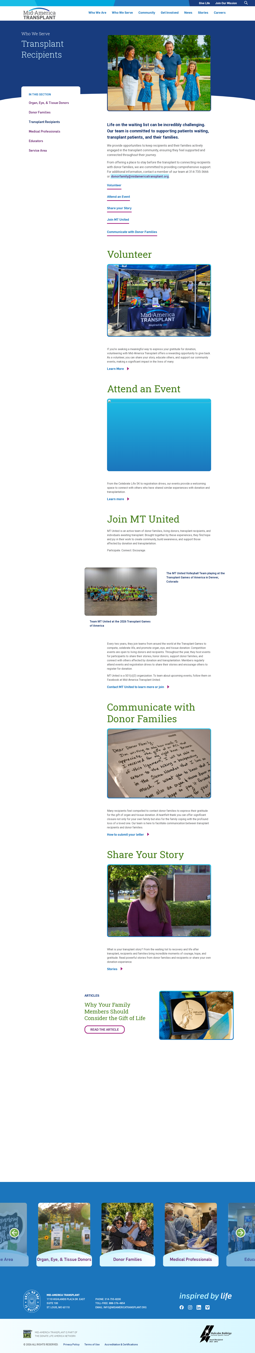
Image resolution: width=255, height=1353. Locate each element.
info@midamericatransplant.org (125, 1307)
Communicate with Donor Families (132, 232)
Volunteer (114, 185)
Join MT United (118, 220)
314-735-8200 (113, 1299)
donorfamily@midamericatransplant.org (140, 176)
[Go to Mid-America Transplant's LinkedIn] (199, 1307)
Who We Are (97, 12)
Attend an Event (118, 197)
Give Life (204, 3)
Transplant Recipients (44, 122)
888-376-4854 (117, 1303)
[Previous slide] (14, 1233)
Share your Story (119, 208)
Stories (203, 12)
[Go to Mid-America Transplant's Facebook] (182, 1307)
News (188, 12)
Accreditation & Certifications (121, 1344)
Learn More (115, 369)
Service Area (38, 150)
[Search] (246, 3)
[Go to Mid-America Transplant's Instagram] (190, 1307)
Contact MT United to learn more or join (135, 687)
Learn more (115, 499)
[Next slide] (240, 1233)
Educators (36, 141)
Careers (220, 12)
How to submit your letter (125, 834)
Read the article (104, 1029)
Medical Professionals (44, 131)
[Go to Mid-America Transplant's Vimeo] (207, 1307)
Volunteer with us (54, 1118)
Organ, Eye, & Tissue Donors (49, 102)
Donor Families (39, 112)
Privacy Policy (71, 1344)
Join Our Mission (226, 3)
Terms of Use (92, 1344)
